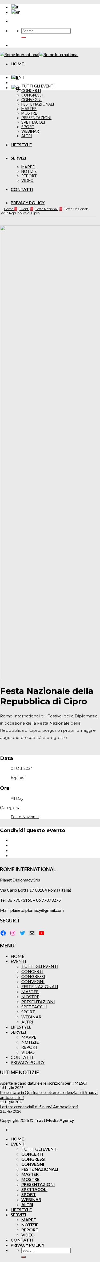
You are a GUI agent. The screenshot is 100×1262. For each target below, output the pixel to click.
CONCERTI (31, 90)
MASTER (30, 991)
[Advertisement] (50, 144)
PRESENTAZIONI (38, 1001)
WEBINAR (31, 1016)
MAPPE (28, 1036)
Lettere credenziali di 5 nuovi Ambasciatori (39, 1106)
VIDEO (28, 1052)
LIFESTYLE (21, 1026)
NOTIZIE (30, 1041)
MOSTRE (30, 996)
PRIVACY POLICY (28, 202)
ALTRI (27, 1021)
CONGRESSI (33, 976)
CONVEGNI (33, 981)
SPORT (28, 1011)
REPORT (29, 1047)
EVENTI (18, 961)
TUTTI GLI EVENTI (38, 86)
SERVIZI (18, 1031)
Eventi (24, 209)
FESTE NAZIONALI (39, 986)
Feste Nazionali (46, 209)
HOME (17, 63)
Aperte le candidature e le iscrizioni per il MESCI (43, 1082)
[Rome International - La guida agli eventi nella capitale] (39, 54)
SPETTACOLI (34, 1006)
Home (9, 209)
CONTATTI (22, 1057)
